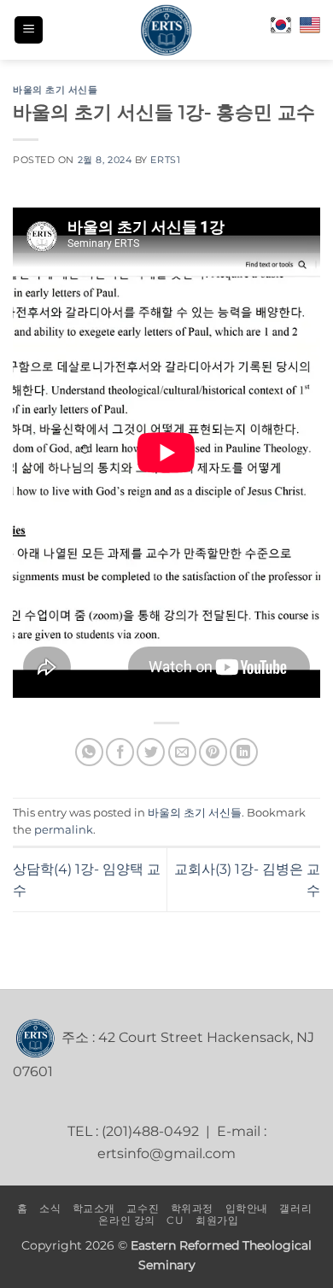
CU (175, 1220)
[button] (29, 30)
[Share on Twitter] (151, 752)
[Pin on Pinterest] (213, 752)
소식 (50, 1208)
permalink (63, 829)
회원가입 (217, 1220)
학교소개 (94, 1208)
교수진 (142, 1208)
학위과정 (192, 1208)
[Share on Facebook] (120, 752)
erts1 (165, 160)
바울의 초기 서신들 (55, 90)
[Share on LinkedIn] (244, 752)
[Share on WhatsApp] (89, 752)
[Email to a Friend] (182, 752)
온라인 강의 (126, 1220)
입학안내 (246, 1208)
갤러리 (295, 1208)
